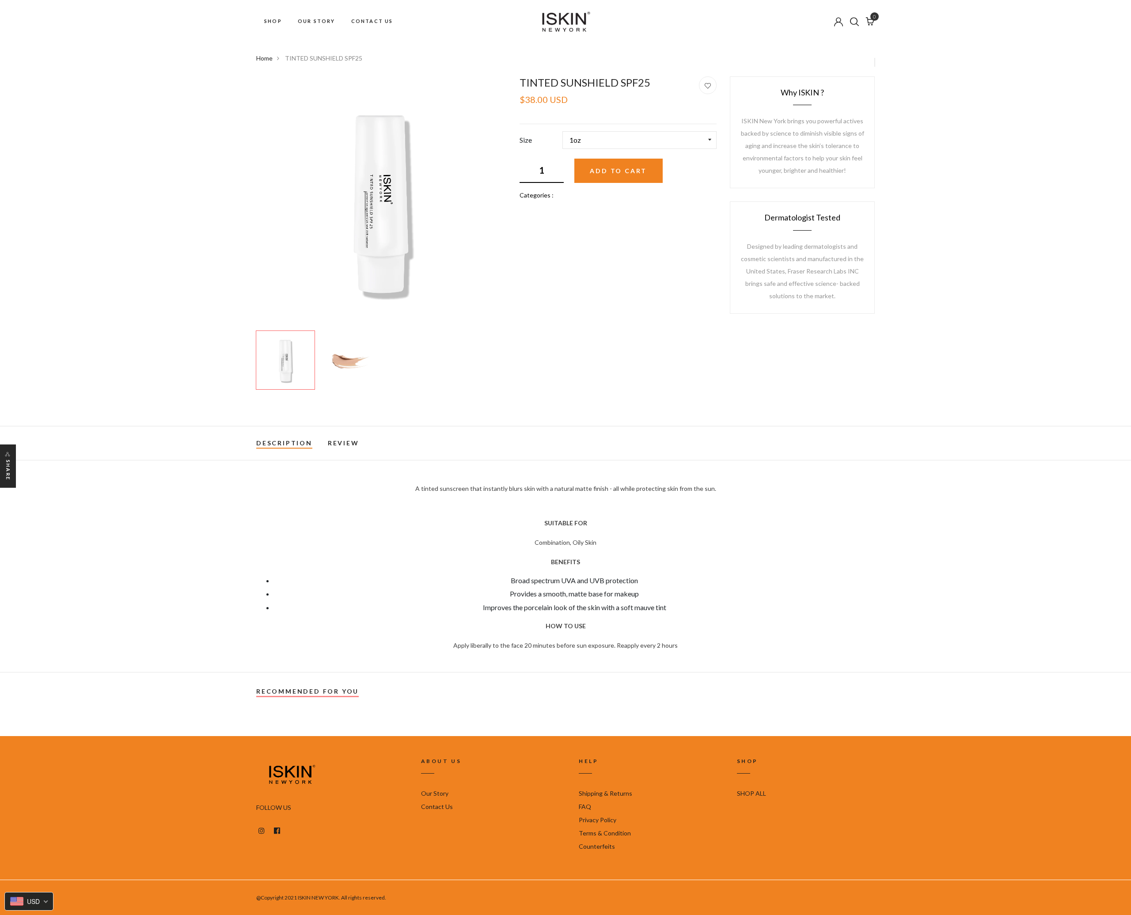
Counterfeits (597, 846)
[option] (381, 201)
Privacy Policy (597, 820)
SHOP (273, 21)
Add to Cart (618, 171)
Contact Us (437, 806)
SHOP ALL (751, 793)
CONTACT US (372, 21)
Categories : (537, 195)
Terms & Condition (605, 833)
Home (264, 58)
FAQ (585, 806)
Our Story (434, 793)
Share (8, 470)
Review (343, 443)
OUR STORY (316, 21)
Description (284, 443)
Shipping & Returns (605, 793)
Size (526, 140)
